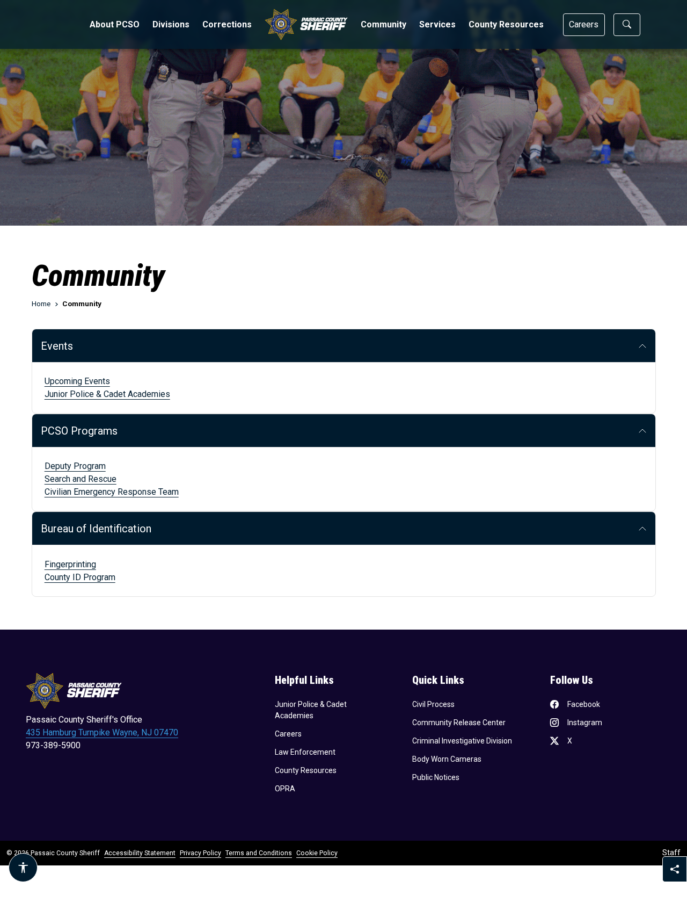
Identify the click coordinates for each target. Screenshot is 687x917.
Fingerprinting (70, 564)
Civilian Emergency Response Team (112, 492)
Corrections (227, 24)
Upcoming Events (77, 381)
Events (57, 346)
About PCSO (115, 24)
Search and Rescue (80, 479)
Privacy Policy (200, 853)
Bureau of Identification (97, 528)
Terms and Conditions (258, 853)
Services (437, 24)
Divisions (170, 24)
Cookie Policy (317, 853)
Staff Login (671, 852)
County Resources (506, 24)
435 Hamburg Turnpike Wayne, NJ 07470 (102, 732)
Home (41, 303)
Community (383, 24)
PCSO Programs (79, 430)
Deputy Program (75, 466)
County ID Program (80, 577)
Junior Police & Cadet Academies (107, 394)
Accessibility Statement (140, 853)
